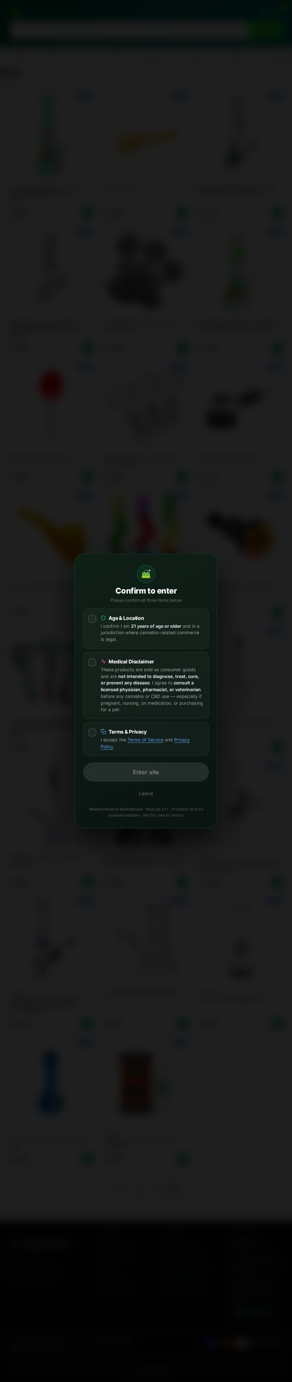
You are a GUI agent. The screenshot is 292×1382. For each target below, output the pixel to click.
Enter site (146, 772)
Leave (146, 793)
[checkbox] (146, 628)
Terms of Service (145, 739)
